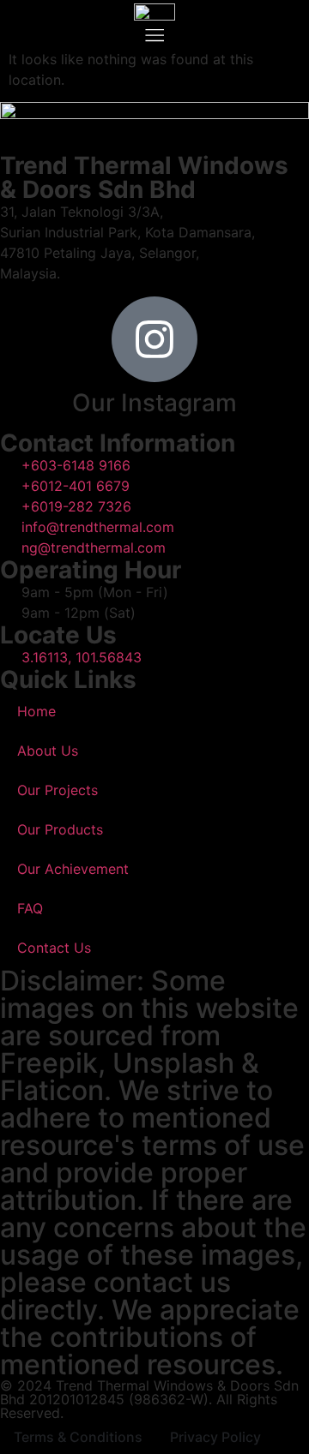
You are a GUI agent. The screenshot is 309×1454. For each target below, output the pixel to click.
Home (36, 711)
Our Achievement (73, 868)
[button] (154, 35)
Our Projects (57, 790)
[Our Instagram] (154, 339)
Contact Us (54, 947)
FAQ (30, 908)
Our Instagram (154, 402)
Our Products (60, 829)
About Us (47, 750)
